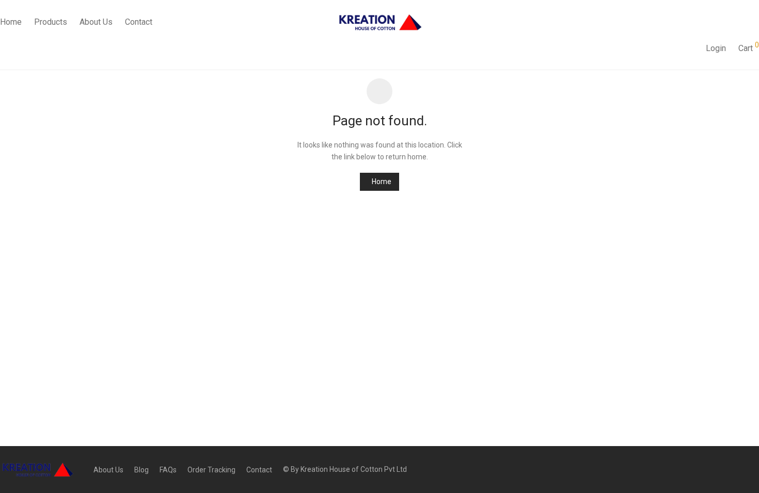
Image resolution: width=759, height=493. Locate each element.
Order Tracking (211, 470)
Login (716, 48)
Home (381, 181)
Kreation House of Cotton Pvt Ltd (354, 469)
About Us (96, 22)
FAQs (168, 470)
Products (50, 22)
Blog (141, 470)
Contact (138, 22)
